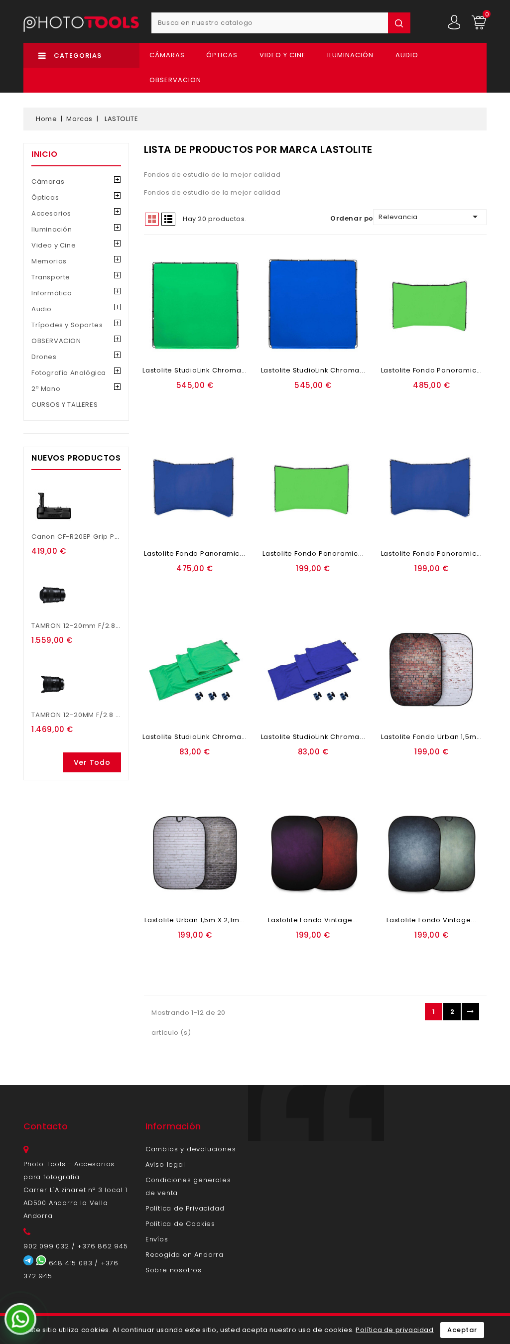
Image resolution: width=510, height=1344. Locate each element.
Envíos (156, 1239)
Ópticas (222, 55)
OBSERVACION (175, 80)
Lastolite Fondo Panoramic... (431, 370)
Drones (44, 357)
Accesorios (51, 213)
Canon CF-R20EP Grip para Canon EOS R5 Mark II (118, 536)
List (168, 219)
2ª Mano (45, 388)
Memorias (49, 261)
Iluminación (350, 55)
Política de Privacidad (185, 1208)
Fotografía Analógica (68, 372)
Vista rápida (196, 413)
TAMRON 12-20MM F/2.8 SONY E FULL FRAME (105, 715)
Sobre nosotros (173, 1270)
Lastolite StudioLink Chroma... (194, 370)
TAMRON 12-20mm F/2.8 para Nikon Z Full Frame (116, 625)
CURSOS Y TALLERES (64, 404)
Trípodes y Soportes (67, 325)
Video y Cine (282, 55)
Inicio (44, 154)
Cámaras (167, 55)
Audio (406, 55)
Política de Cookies (180, 1223)
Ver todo (92, 762)
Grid (152, 219)
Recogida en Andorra (184, 1254)
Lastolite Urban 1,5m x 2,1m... (194, 920)
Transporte (50, 277)
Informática (51, 293)
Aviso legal (165, 1164)
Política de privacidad (394, 1330)
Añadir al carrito (191, 400)
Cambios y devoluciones (190, 1149)
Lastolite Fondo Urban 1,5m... (431, 736)
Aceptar (462, 1330)
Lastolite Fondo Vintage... (313, 920)
